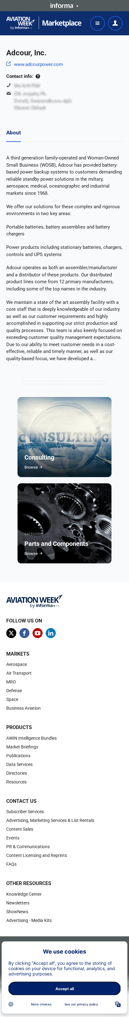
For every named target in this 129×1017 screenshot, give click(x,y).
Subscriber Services (25, 811)
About (13, 132)
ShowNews (17, 911)
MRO (11, 681)
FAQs (11, 864)
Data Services (19, 764)
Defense (14, 690)
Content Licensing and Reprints (36, 855)
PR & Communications (28, 846)
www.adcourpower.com (38, 64)
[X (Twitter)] (11, 633)
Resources (16, 781)
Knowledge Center (24, 894)
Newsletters (17, 902)
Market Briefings (22, 746)
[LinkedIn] (51, 633)
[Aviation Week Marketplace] (43, 23)
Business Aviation (23, 708)
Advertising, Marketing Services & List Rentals (50, 820)
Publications (18, 755)
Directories (16, 773)
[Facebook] (24, 633)
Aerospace (16, 664)
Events (12, 837)
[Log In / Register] (115, 23)
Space (12, 699)
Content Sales (19, 829)
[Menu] (97, 23)
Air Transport (19, 673)
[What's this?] (37, 76)
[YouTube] (38, 633)
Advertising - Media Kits (29, 920)
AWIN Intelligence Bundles (31, 738)
